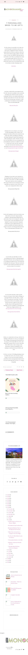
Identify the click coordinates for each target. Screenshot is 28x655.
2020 (8, 505)
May (9, 549)
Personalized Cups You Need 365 (15, 525)
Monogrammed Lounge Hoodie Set (15, 148)
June (9, 519)
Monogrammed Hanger (14, 151)
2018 (8, 558)
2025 (8, 496)
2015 (8, 562)
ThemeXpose (9, 648)
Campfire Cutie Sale (15, 595)
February (10, 555)
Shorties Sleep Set (14, 105)
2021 (8, 503)
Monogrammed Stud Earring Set (14, 269)
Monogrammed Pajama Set (17, 146)
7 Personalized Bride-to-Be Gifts (15, 540)
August (9, 516)
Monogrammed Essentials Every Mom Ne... (12, 408)
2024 (8, 498)
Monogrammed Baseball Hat (14, 311)
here (20, 360)
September (10, 514)
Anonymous (9, 29)
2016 (8, 560)
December (10, 509)
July (9, 518)
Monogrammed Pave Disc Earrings (13, 308)
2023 (8, 500)
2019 (8, 507)
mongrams (14, 20)
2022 (8, 502)
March (9, 553)
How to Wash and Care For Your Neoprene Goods (16, 603)
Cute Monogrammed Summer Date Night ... (11, 422)
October (10, 512)
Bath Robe (13, 66)
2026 (8, 494)
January (10, 557)
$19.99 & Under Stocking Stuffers (12, 394)
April (9, 551)
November (10, 510)
